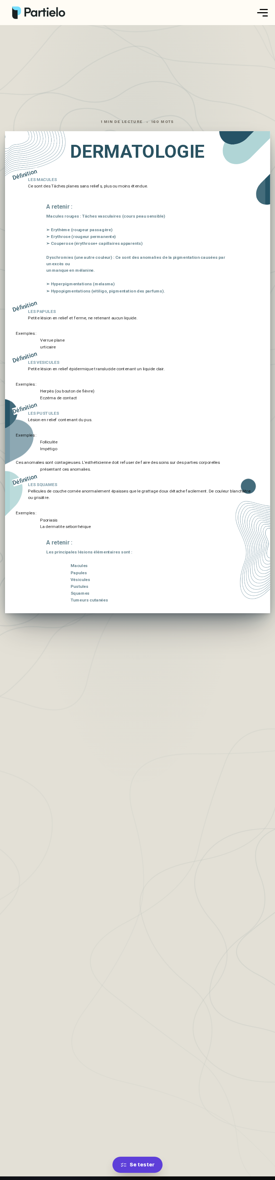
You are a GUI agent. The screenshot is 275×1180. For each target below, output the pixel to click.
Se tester (142, 1165)
